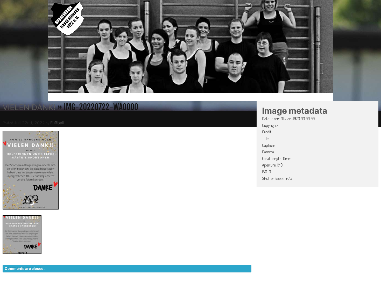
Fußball (57, 122)
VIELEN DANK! (29, 107)
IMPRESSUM (301, 290)
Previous (42, 47)
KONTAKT (236, 290)
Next (338, 47)
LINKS (324, 290)
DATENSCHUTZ (267, 290)
